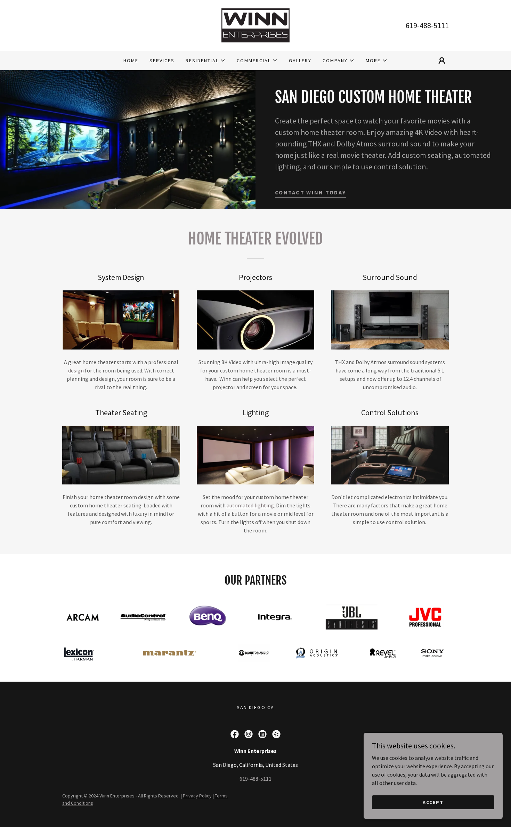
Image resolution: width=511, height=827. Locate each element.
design (76, 370)
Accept (433, 802)
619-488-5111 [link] (427, 25)
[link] (255, 24)
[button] (206, 60)
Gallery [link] (300, 60)
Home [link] (130, 60)
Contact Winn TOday (310, 192)
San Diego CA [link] (255, 707)
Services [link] (162, 60)
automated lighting (250, 505)
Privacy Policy (197, 796)
